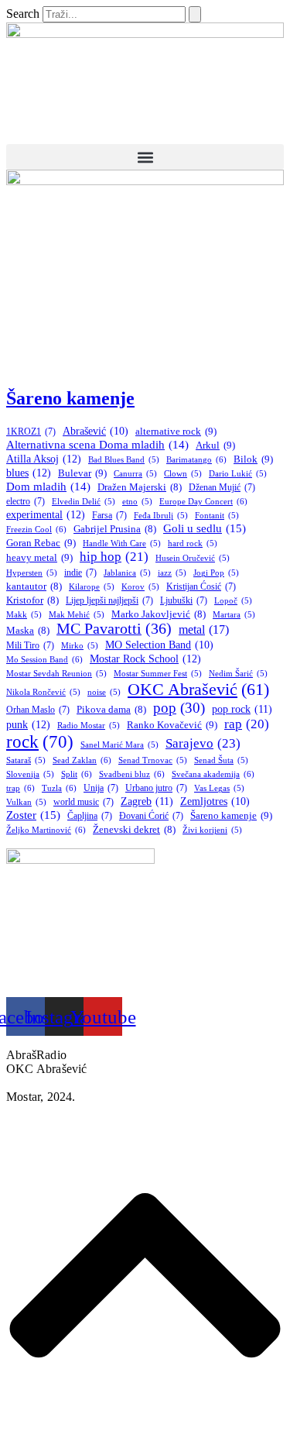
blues (28, 472)
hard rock (192, 543)
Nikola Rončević (43, 692)
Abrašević (95, 431)
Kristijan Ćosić (201, 586)
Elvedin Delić (83, 501)
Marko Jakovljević (158, 614)
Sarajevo (203, 743)
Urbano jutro (156, 787)
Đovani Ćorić (151, 815)
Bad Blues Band (123, 460)
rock (39, 741)
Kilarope (91, 587)
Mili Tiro (30, 645)
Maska (27, 630)
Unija (101, 787)
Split (76, 774)
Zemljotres (215, 801)
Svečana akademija (213, 774)
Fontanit (217, 515)
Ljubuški (183, 600)
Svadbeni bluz (132, 774)
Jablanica (127, 573)
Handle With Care (122, 543)
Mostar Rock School (145, 658)
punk (28, 724)
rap (246, 724)
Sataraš (26, 760)
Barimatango (196, 459)
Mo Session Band (44, 659)
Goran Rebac (41, 543)
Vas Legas (219, 788)
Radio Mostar (88, 725)
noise (104, 692)
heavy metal (39, 557)
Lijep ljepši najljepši (109, 600)
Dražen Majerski (139, 487)
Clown (183, 473)
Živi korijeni (212, 830)
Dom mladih (48, 486)
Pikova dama (111, 709)
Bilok (253, 459)
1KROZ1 (31, 431)
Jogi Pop (216, 573)
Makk (24, 614)
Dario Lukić (238, 473)
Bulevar (82, 473)
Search (22, 13)
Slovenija (30, 774)
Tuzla (59, 788)
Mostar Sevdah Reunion (56, 673)
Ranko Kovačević (172, 725)
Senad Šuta (221, 760)
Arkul (215, 445)
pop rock (242, 709)
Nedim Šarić (238, 673)
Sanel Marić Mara (119, 745)
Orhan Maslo (38, 709)
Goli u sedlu (204, 528)
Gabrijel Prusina (114, 529)
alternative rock (176, 431)
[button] (145, 157)
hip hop (114, 556)
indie (80, 572)
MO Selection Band (159, 645)
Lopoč (233, 601)
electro (25, 501)
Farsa (109, 515)
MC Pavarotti (114, 629)
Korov (140, 587)
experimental (45, 514)
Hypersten (31, 573)
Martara (234, 614)
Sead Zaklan (82, 760)
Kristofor (32, 600)
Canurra (135, 473)
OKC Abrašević (198, 689)
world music (83, 801)
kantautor (34, 586)
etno (137, 501)
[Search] (195, 14)
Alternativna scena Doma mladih (97, 444)
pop (179, 708)
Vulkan (26, 802)
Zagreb (147, 801)
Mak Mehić (76, 614)
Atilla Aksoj (43, 458)
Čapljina (89, 815)
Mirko (79, 645)
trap (20, 788)
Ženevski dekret (134, 829)
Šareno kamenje (70, 398)
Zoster (33, 814)
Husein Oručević (192, 558)
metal (204, 629)
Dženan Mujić (222, 487)
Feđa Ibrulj (161, 515)
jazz (172, 573)
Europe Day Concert (203, 501)
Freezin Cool (36, 529)
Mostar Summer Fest (158, 673)
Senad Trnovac (152, 760)
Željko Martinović (46, 829)
